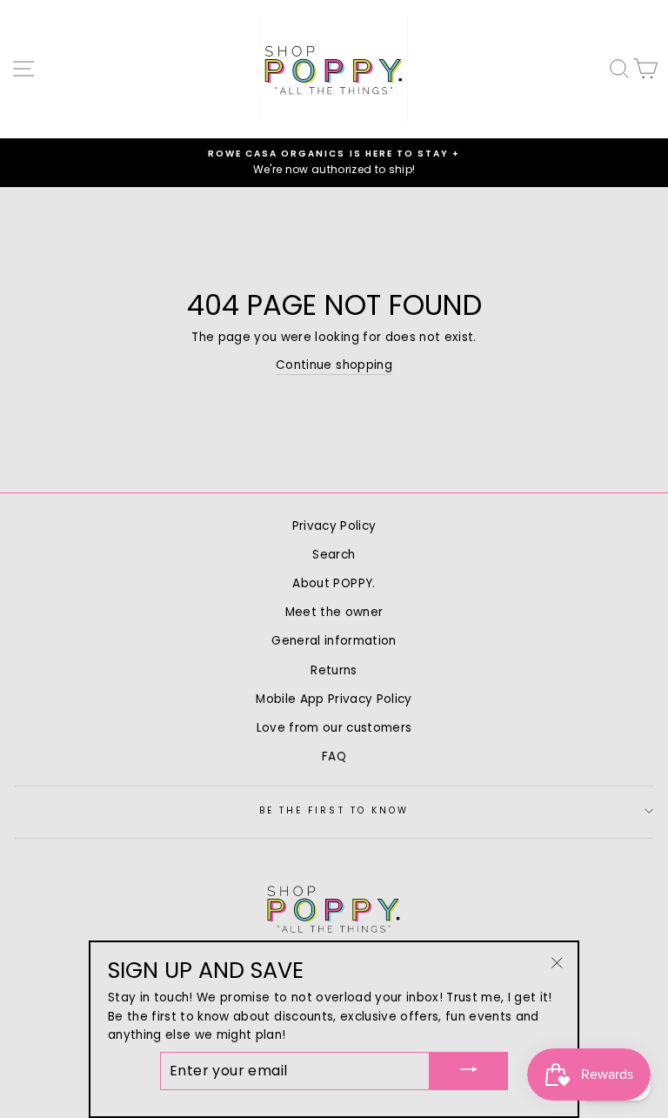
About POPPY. (333, 583)
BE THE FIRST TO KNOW (334, 810)
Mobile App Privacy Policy (334, 699)
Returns (334, 670)
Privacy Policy (334, 526)
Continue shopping (334, 365)
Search (333, 554)
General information (333, 641)
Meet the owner (334, 612)
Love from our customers (334, 728)
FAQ (334, 756)
